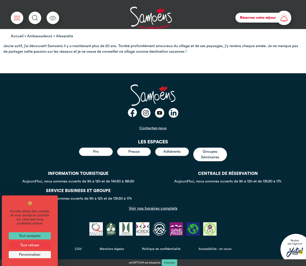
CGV (78, 249)
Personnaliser (30, 254)
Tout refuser (29, 245)
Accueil (17, 36)
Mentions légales (112, 249)
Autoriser (169, 262)
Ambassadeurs (39, 36)
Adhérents (172, 151)
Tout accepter (30, 236)
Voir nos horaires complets (153, 208)
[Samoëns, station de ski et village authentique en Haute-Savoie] (151, 18)
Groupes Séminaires (210, 154)
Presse (134, 151)
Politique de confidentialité (161, 249)
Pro (96, 151)
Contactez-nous (153, 128)
